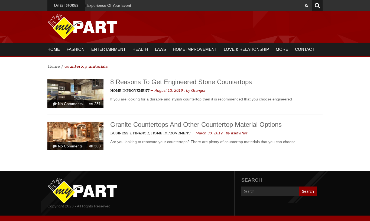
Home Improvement (195, 49)
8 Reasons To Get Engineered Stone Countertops (181, 82)
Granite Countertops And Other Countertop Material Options (196, 124)
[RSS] (306, 5)
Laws (160, 49)
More (282, 49)
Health (140, 49)
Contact (304, 49)
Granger (198, 90)
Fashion (76, 49)
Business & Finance (129, 133)
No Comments (70, 104)
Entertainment (108, 49)
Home (53, 49)
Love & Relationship (246, 49)
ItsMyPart (239, 133)
